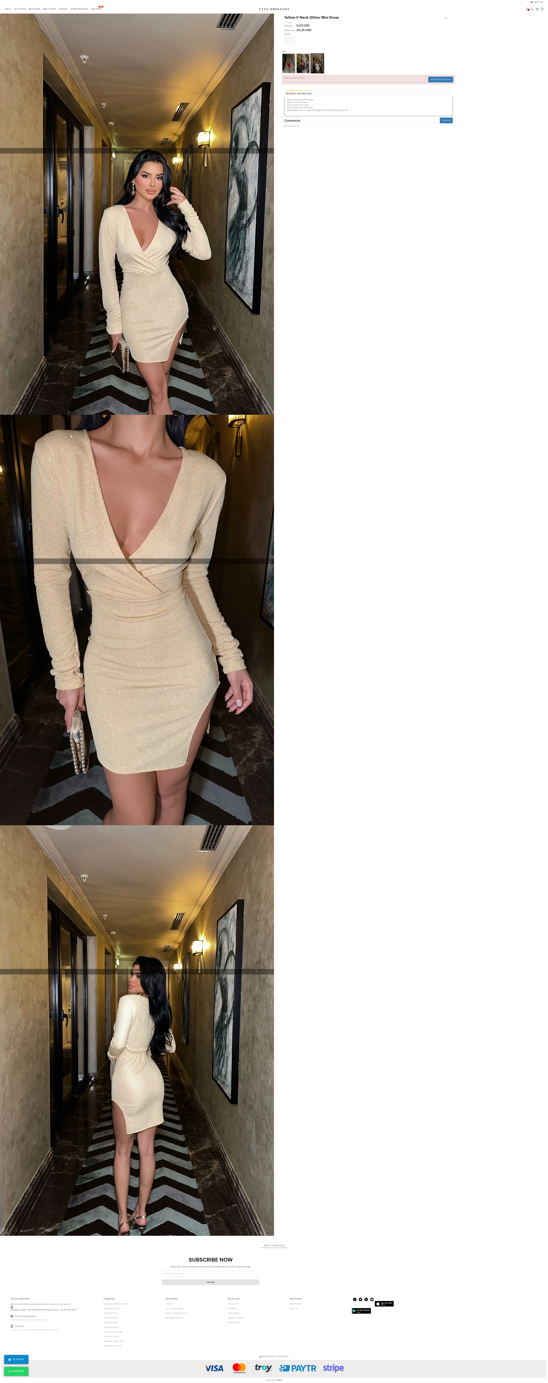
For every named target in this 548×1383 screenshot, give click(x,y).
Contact (169, 1304)
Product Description (298, 94)
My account (233, 1304)
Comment (446, 120)
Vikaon (279, 1380)
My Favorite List (234, 1322)
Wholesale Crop (111, 1318)
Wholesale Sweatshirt (113, 1332)
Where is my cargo (235, 1318)
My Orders (232, 1308)
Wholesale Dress (111, 1322)
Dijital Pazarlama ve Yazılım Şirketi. (275, 1356)
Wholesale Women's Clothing (116, 1304)
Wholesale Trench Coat (114, 1341)
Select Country (274, 1245)
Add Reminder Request (440, 80)
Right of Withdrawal (174, 1308)
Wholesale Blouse (111, 1308)
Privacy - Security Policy (176, 1313)
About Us (294, 1308)
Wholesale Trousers (112, 1346)
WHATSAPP (18, 1371)
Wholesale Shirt (111, 1327)
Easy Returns (233, 1313)
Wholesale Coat (110, 1313)
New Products (296, 1304)
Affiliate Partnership (174, 1318)
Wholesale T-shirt (111, 1336)
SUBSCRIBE (211, 1282)
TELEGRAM (18, 1359)
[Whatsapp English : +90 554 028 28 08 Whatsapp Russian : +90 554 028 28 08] (55, 1307)
